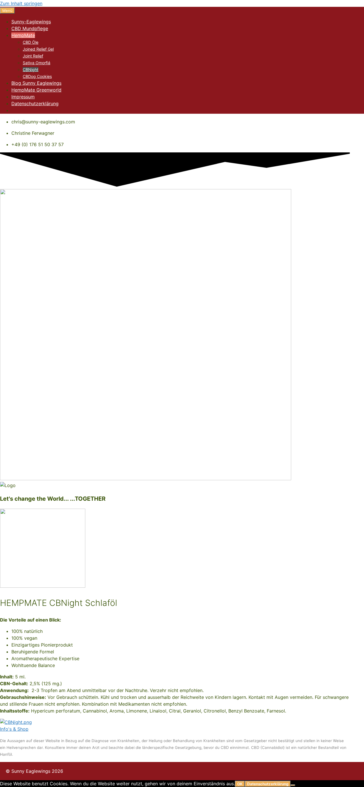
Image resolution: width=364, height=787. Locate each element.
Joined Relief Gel (38, 49)
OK (240, 784)
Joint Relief (33, 55)
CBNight (30, 69)
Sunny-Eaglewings (31, 21)
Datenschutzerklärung (35, 103)
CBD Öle (30, 42)
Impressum (23, 97)
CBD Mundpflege (29, 28)
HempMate (23, 35)
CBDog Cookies (37, 76)
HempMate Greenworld (36, 90)
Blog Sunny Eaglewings (36, 83)
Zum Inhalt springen (21, 3)
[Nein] (293, 785)
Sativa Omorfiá (36, 62)
